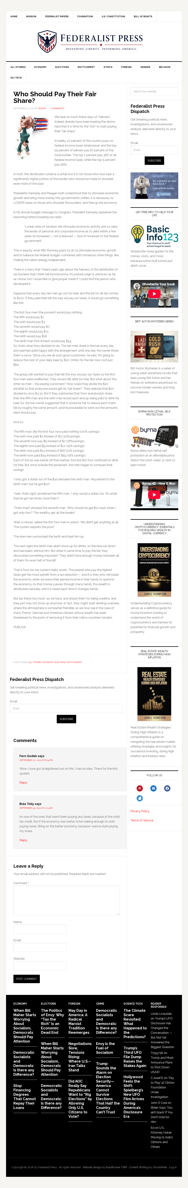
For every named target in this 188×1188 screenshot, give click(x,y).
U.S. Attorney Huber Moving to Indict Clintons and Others (162, 1137)
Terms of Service (142, 820)
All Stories (35, 662)
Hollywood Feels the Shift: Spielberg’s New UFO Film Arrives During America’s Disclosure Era (134, 1097)
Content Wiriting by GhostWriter (148, 1167)
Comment (21, 883)
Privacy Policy (140, 811)
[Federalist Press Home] (90, 41)
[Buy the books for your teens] (154, 346)
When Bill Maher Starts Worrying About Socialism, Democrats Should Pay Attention (24, 1025)
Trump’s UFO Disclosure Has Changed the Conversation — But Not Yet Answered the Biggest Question (162, 1033)
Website (19, 958)
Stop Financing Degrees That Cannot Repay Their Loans (24, 1096)
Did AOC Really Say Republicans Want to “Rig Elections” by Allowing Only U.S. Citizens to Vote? (80, 1099)
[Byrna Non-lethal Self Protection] (154, 446)
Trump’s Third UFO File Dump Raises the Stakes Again (135, 1057)
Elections (60, 662)
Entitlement (74, 662)
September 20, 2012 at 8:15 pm (36, 760)
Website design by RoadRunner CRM (105, 1167)
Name (17, 922)
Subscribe (66, 719)
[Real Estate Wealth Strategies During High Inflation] (154, 694)
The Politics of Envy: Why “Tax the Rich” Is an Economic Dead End (52, 1021)
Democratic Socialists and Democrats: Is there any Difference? (24, 1063)
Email (13, 701)
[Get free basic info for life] (154, 246)
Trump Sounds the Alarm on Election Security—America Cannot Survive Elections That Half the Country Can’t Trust (108, 1087)
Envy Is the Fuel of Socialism (105, 1048)
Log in (173, 1167)
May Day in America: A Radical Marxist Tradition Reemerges (78, 1021)
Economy (48, 662)
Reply (23, 782)
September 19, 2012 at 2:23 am (36, 808)
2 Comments (57, 108)
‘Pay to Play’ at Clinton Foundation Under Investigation (162, 1087)
